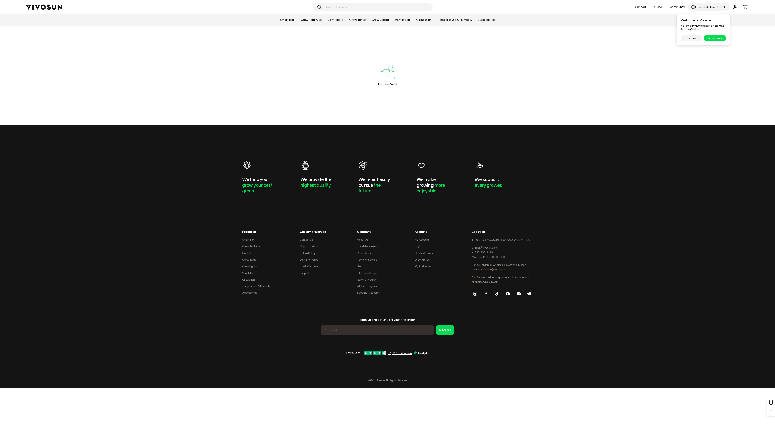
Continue (691, 38)
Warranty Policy (309, 259)
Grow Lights (249, 266)
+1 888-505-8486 (482, 252)
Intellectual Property (369, 273)
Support (640, 7)
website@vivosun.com (495, 269)
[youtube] (507, 293)
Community (677, 7)
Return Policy (307, 253)
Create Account (424, 253)
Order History (422, 259)
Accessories (249, 292)
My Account (422, 239)
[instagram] (475, 293)
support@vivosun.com (485, 281)
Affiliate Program (367, 286)
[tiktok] (497, 293)
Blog (359, 266)
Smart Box (248, 239)
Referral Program (367, 279)
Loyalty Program (309, 266)
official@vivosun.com (484, 247)
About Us (362, 239)
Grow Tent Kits (251, 246)
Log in (418, 246)
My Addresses (423, 266)
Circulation (248, 279)
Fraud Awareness (367, 246)
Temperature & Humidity (256, 286)
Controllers (248, 253)
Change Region (715, 38)
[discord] (518, 293)
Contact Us (306, 239)
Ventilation (248, 273)
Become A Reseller (368, 292)
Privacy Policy (365, 253)
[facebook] (486, 293)
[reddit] (529, 293)
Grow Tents (249, 259)
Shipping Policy (309, 246)
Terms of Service (367, 259)
